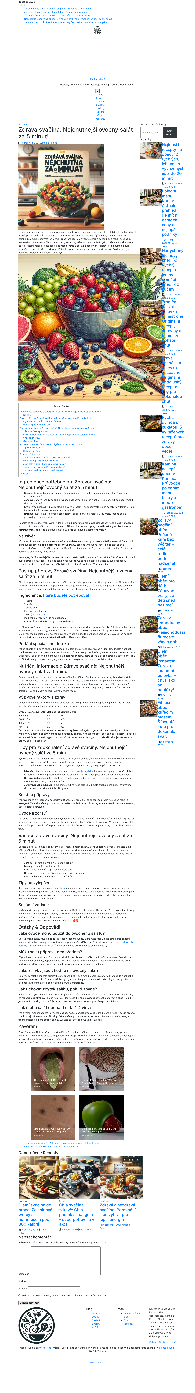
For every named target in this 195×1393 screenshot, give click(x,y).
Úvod (100, 94)
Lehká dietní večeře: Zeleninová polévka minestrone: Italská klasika (61, 1143)
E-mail (22, 1288)
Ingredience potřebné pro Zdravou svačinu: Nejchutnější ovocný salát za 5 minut (61, 411)
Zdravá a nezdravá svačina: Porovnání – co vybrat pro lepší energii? (118, 1212)
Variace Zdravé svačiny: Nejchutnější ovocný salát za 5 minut (51, 444)
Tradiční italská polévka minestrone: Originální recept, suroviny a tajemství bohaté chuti (173, 323)
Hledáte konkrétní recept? (154, 124)
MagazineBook (167, 1347)
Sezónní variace (31, 451)
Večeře (100, 111)
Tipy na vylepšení (32, 447)
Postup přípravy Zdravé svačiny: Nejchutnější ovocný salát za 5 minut (55, 418)
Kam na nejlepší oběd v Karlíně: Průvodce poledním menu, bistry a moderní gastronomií (173, 486)
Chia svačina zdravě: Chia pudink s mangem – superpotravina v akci (76, 1215)
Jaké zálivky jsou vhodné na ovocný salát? (45, 464)
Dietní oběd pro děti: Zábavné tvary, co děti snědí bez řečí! (167, 591)
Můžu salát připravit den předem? (40, 460)
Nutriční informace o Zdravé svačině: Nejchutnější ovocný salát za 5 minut (58, 428)
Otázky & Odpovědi (30, 454)
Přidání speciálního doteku (37, 424)
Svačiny (100, 108)
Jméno (23, 1281)
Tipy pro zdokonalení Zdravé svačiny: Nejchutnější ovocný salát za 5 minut (58, 434)
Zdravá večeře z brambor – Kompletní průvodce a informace (57, 15)
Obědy (100, 101)
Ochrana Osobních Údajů (162, 1342)
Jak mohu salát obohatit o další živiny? (43, 470)
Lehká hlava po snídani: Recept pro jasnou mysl (51, 1146)
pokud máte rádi (41, 614)
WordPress (45, 1347)
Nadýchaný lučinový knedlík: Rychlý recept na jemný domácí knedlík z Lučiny (172, 270)
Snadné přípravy (31, 437)
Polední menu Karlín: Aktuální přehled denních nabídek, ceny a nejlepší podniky (170, 213)
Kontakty (100, 118)
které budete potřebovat (66, 595)
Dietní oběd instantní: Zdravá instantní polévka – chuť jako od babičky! (167, 670)
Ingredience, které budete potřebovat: (42, 421)
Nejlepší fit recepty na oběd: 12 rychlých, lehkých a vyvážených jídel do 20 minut (68, 18)
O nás (100, 115)
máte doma (24, 589)
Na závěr (27, 415)
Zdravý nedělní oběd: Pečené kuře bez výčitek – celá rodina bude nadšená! (166, 542)
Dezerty (100, 98)
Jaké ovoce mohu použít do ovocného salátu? (46, 457)
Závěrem (24, 473)
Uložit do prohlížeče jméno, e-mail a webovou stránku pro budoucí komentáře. (63, 1295)
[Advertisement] (97, 56)
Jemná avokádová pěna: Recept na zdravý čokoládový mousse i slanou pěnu (66, 22)
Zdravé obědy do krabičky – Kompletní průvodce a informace (57, 8)
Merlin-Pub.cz (97, 78)
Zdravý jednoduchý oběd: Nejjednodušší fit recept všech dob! (171, 629)
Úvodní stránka (131, 1313)
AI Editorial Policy (97, 1362)
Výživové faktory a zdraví (36, 431)
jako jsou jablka (84, 771)
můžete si (59, 888)
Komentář (24, 1273)
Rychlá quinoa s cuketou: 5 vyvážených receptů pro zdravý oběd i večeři (173, 434)
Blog (125, 1316)
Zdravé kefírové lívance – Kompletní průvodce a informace (55, 12)
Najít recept (169, 132)
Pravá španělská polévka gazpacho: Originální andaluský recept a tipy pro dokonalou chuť (172, 380)
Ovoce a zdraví (31, 441)
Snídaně (100, 104)
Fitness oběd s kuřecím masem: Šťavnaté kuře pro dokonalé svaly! (166, 719)
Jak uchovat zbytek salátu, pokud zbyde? (44, 467)
